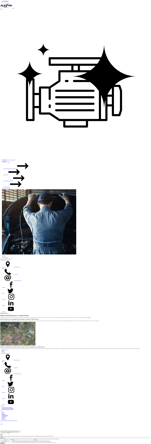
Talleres (3, 313)
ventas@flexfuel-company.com (18, 280)
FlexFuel (87, 348)
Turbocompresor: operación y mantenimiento (7, 409)
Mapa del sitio (3, 419)
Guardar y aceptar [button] (2, 443)
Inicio (1, 313)
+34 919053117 (16, 274)
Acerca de (3, 412)
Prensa (3, 413)
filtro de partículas (56, 348)
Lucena (3, 351)
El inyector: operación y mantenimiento (7, 407)
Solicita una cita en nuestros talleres (86, 317)
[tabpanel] (75, 441)
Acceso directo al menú (5, 1)
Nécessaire (2, 437)
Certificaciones (4, 418)
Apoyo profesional (4, 416)
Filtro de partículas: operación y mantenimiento (8, 408)
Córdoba (3, 350)
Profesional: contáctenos (5, 415)
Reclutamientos (4, 414)
